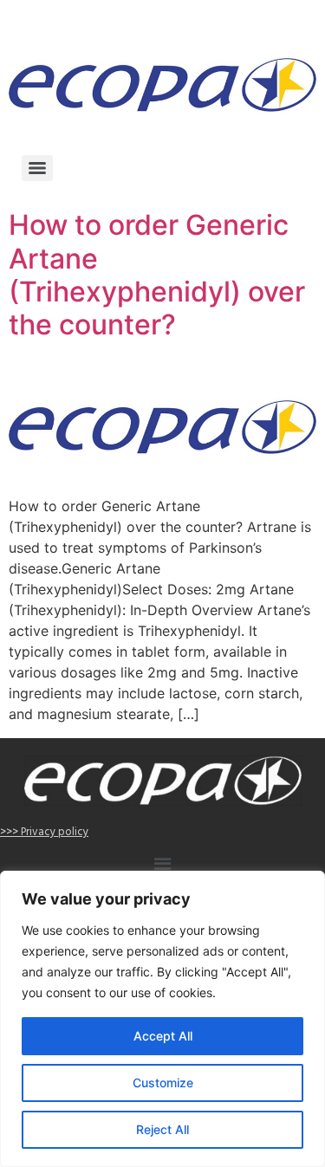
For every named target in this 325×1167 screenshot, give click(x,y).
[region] (162, 1019)
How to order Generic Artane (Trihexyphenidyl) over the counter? (157, 274)
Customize (163, 1082)
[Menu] (37, 168)
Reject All (162, 1129)
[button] (162, 867)
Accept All (162, 1035)
